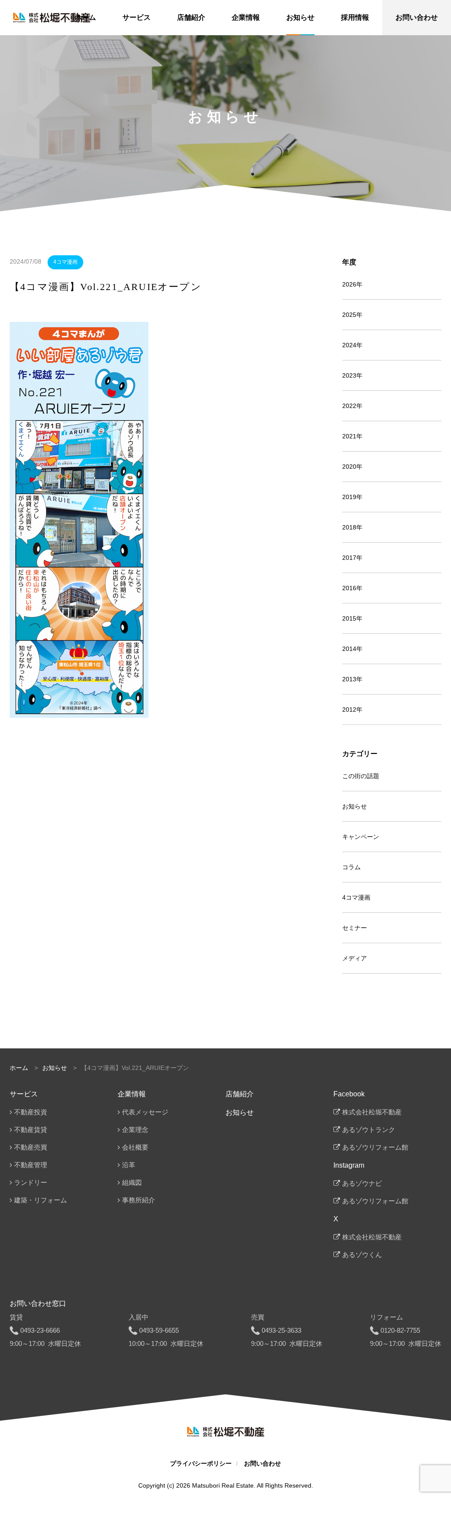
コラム (351, 867)
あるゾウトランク (368, 1129)
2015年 (352, 618)
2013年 (352, 679)
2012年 (352, 709)
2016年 (352, 588)
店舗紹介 (240, 1094)
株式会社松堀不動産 (372, 1112)
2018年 (352, 527)
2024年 (352, 345)
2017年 (352, 557)
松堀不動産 (51, 17)
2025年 (352, 314)
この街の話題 (360, 775)
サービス (24, 1094)
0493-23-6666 (40, 1330)
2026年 (352, 284)
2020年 (352, 466)
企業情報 (132, 1094)
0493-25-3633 (281, 1330)
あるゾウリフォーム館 (375, 1147)
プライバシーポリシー (201, 1463)
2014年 (352, 648)
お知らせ (354, 806)
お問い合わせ (262, 1463)
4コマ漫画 (65, 262)
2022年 (352, 405)
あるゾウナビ (362, 1183)
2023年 (352, 375)
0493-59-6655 (159, 1330)
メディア (354, 958)
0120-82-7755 (400, 1330)
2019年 (352, 496)
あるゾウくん (362, 1254)
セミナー (354, 927)
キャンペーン (360, 836)
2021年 (352, 436)
